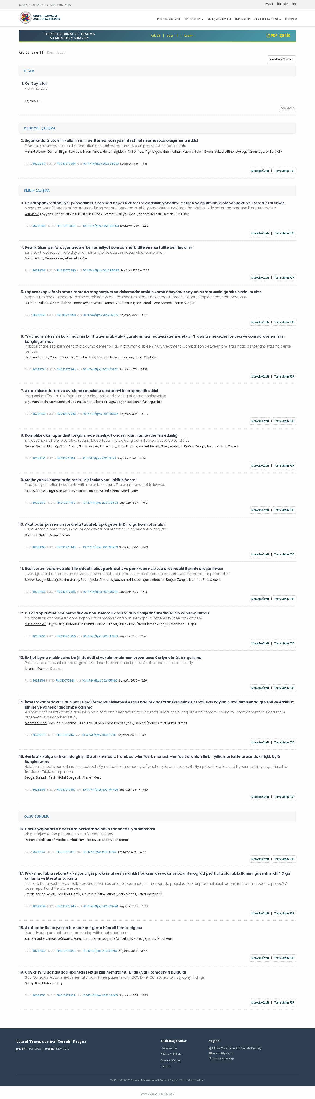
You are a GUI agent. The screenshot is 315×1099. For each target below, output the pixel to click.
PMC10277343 (66, 547)
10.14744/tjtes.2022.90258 (101, 226)
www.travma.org (223, 1058)
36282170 (39, 735)
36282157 (39, 852)
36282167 (39, 503)
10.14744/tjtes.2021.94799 (100, 790)
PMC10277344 (66, 369)
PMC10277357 (66, 790)
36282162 (39, 951)
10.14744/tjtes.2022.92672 (101, 315)
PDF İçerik (280, 35)
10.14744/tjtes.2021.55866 (100, 680)
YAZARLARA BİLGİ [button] (266, 19)
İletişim (165, 1066)
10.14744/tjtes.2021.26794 (100, 906)
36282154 (39, 369)
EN (294, 3)
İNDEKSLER (242, 19)
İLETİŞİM (282, 3)
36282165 (39, 790)
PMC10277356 (66, 636)
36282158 (39, 906)
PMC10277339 (66, 995)
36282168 (39, 315)
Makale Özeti (260, 171)
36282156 (39, 458)
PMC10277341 (66, 735)
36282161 (39, 680)
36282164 (39, 547)
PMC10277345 (66, 906)
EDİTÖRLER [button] (193, 19)
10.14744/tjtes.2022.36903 (101, 164)
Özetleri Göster (281, 59)
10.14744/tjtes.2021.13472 (99, 458)
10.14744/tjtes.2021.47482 (100, 636)
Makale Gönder (171, 1060)
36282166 (39, 592)
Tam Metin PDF (284, 171)
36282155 (39, 414)
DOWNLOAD (287, 108)
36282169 (39, 270)
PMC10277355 (66, 592)
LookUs (146, 1093)
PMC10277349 (66, 226)
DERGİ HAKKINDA (169, 19)
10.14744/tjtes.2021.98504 (100, 503)
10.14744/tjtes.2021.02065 (100, 995)
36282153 (39, 995)
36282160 (39, 636)
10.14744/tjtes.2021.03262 (100, 369)
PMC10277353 (66, 503)
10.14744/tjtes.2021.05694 (101, 414)
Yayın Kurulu (169, 1048)
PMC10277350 (66, 315)
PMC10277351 (66, 458)
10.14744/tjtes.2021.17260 (100, 852)
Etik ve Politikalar (172, 1054)
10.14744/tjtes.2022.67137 (99, 735)
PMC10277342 (66, 951)
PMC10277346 (66, 414)
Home (269, 3)
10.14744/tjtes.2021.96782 (100, 592)
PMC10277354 (66, 164)
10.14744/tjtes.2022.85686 (101, 270)
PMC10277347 (66, 852)
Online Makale (164, 1093)
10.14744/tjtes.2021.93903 (100, 547)
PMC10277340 (66, 270)
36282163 (39, 226)
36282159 (39, 164)
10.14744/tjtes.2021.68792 (100, 951)
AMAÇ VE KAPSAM (219, 19)
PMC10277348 (65, 680)
